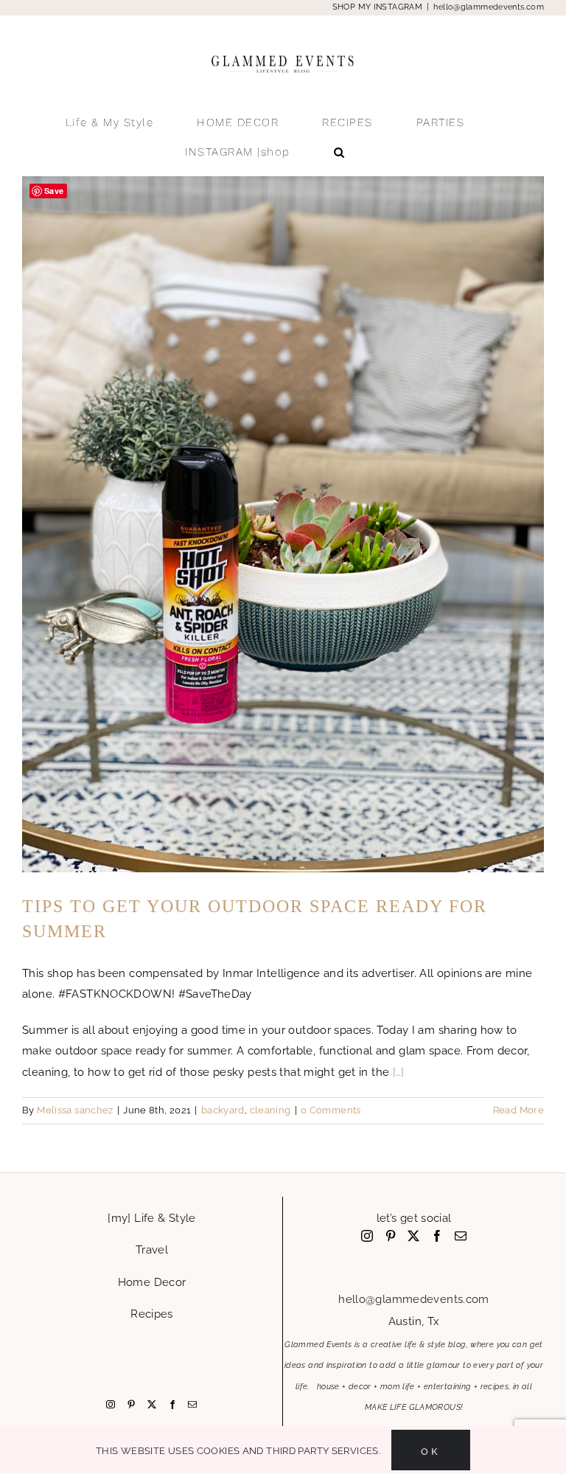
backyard (223, 1110)
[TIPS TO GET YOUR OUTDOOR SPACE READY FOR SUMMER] (283, 524)
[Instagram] (110, 1404)
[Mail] (192, 1404)
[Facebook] (172, 1404)
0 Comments (331, 1110)
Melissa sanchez (75, 1110)
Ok (431, 1450)
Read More (518, 1110)
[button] (340, 152)
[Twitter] (151, 1404)
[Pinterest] (131, 1404)
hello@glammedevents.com (488, 7)
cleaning (270, 1110)
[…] (399, 1072)
